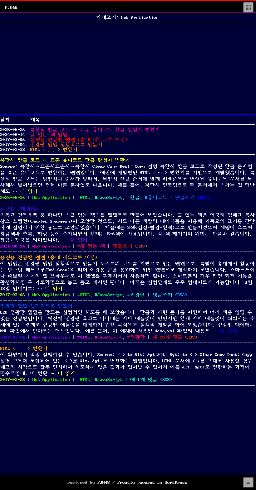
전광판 (137, 294)
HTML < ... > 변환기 (53, 149)
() (203, 197)
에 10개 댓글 (167, 337)
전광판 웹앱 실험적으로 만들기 (66, 144)
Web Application (51, 197)
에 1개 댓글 (143, 379)
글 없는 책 (92, 246)
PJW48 (11, 7)
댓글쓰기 (185, 197)
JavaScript (109, 197)
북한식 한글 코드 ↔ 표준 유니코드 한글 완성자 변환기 (95, 129)
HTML (85, 197)
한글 (135, 197)
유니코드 (157, 197)
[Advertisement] (127, 68)
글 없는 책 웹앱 (48, 134)
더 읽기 (28, 191)
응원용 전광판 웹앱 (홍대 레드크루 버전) (78, 139)
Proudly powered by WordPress (152, 482)
